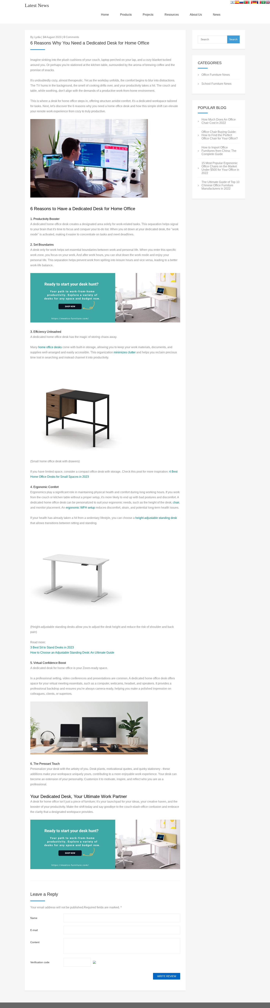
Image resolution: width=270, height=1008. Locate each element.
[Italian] (250, 3)
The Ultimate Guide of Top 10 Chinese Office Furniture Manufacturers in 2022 (220, 185)
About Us (196, 14)
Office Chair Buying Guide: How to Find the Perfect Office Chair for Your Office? (219, 135)
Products (126, 14)
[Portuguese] (246, 3)
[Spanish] (237, 3)
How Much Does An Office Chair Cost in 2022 (218, 121)
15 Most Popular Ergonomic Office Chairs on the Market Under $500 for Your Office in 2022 (220, 168)
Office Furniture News (215, 74)
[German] (254, 3)
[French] (259, 3)
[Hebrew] (232, 3)
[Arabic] (263, 3)
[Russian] (241, 3)
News (216, 14)
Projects (148, 14)
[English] (268, 3)
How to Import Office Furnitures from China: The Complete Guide (218, 151)
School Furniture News (216, 83)
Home (105, 14)
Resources (172, 14)
